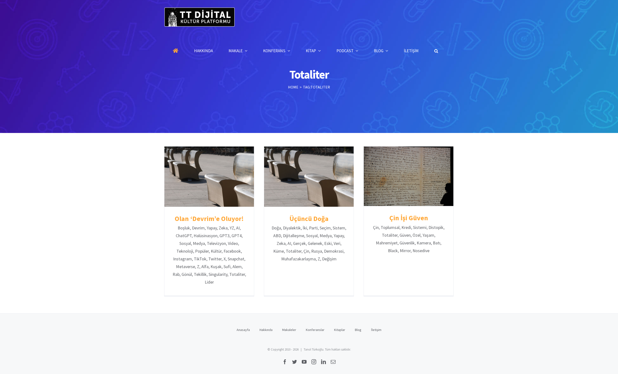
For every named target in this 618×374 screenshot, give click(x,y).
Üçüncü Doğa (309, 176)
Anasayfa (243, 330)
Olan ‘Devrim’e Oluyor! (209, 176)
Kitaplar (339, 330)
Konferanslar (315, 330)
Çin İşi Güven (408, 176)
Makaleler (289, 330)
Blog (358, 330)
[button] (436, 51)
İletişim (376, 330)
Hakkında (266, 330)
